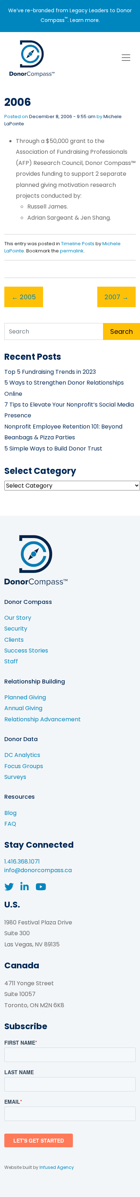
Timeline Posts (77, 243)
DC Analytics (22, 755)
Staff (11, 661)
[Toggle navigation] (126, 57)
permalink (72, 250)
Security (15, 628)
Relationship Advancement (42, 719)
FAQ (10, 824)
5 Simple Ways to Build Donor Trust (53, 448)
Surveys (15, 777)
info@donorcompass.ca (38, 870)
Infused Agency (56, 1167)
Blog (10, 813)
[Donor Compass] (31, 57)
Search (121, 331)
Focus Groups (23, 766)
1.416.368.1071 (22, 861)
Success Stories (26, 650)
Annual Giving (23, 708)
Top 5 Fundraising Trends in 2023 (50, 372)
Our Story (17, 618)
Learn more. (85, 20)
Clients (14, 640)
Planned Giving (25, 697)
